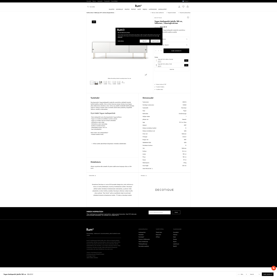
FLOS (114, 245)
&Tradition (99, 245)
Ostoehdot (141, 234)
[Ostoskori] (187, 7)
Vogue (184, 111)
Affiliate (158, 237)
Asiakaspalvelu (142, 232)
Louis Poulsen (105, 245)
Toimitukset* (141, 237)
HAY (96, 245)
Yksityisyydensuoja (142, 243)
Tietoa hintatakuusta (143, 241)
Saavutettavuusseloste (143, 246)
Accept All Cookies (155, 41)
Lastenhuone (176, 243)
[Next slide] (145, 49)
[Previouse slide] (93, 49)
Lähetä (176, 212)
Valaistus (175, 234)
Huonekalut (176, 232)
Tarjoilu (175, 241)
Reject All (144, 41)
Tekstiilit (175, 246)
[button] (186, 1)
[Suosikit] (183, 7)
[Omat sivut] (179, 7)
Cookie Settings (121, 41)
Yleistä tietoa (159, 232)
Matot (174, 237)
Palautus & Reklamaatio (144, 239)
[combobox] (186, 1)
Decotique (183, 108)
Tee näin (129, 78)
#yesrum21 (158, 234)
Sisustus (175, 239)
